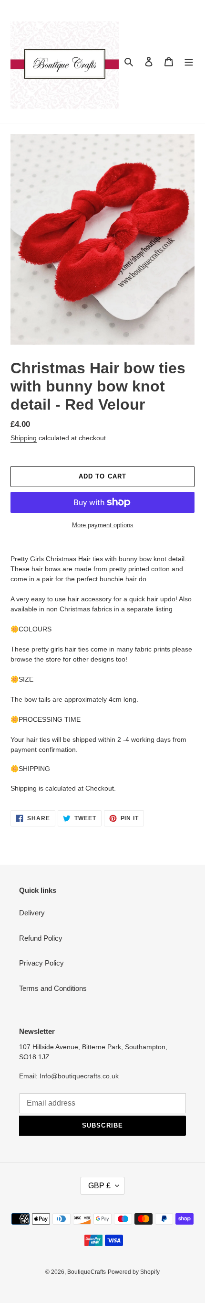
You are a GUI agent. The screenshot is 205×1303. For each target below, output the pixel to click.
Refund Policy (40, 938)
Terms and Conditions (53, 988)
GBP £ (99, 1186)
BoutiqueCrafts (86, 1272)
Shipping (23, 438)
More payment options (102, 525)
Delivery (32, 913)
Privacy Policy (41, 963)
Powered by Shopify (134, 1272)
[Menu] (189, 61)
